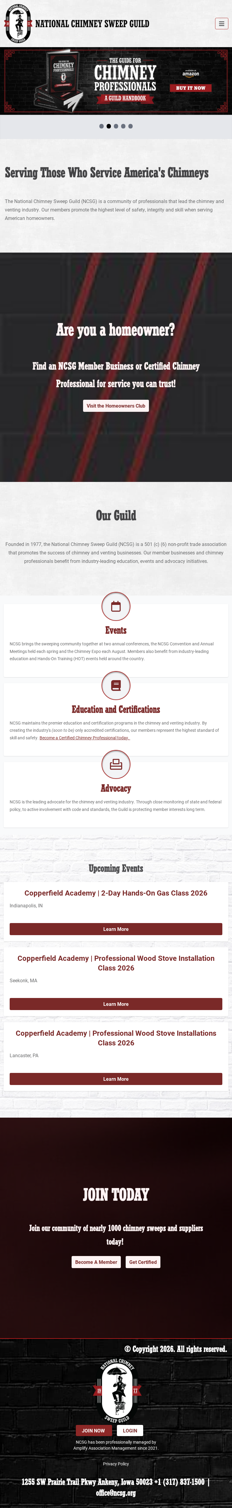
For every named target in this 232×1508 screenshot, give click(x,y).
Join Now (94, 1430)
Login (130, 1430)
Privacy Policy (116, 1464)
